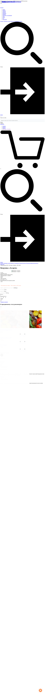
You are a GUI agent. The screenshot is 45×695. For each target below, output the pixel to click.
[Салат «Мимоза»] (4, 344)
